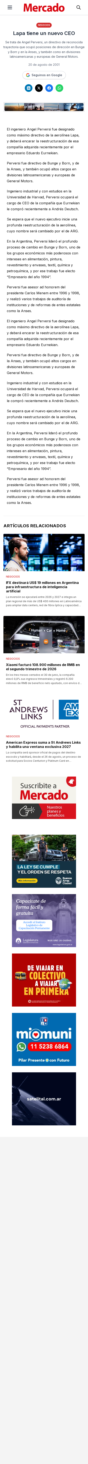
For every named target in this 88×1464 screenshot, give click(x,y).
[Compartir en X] (39, 88)
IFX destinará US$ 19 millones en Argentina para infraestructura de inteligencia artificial (42, 587)
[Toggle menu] (10, 7)
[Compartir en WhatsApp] (59, 88)
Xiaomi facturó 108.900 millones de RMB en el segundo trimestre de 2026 (43, 667)
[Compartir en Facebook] (49, 88)
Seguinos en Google (47, 75)
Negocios (44, 25)
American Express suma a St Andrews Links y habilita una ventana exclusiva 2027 (43, 744)
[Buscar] (78, 7)
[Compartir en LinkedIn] (28, 88)
